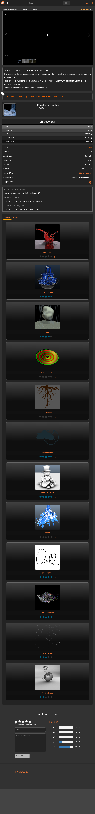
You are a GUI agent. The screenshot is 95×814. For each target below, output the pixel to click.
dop (8, 96)
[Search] (66, 3)
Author (15, 217)
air (5, 96)
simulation (52, 96)
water (60, 96)
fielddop (23, 96)
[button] (8, 3)
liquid (38, 96)
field (18, 96)
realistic (44, 96)
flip (29, 96)
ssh (90, 147)
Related (7, 217)
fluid (33, 96)
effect (13, 96)
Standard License (85, 173)
